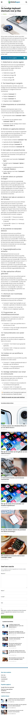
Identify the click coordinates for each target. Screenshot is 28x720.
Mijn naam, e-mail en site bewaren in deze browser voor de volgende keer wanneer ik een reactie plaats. (13, 612)
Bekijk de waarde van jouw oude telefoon (13, 397)
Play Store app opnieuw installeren (7, 690)
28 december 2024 (5, 559)
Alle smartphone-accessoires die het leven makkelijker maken (12, 557)
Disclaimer (3, 677)
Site (2, 602)
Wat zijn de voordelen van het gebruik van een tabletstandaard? (14, 453)
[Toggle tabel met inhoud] (25, 58)
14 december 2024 (12, 14)
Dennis (4, 14)
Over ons (3, 675)
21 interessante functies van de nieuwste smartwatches (12, 479)
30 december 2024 (5, 455)
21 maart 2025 (4, 429)
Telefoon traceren (5, 692)
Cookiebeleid (4, 679)
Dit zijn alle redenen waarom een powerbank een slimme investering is (13, 531)
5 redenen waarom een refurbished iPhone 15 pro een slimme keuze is (13, 427)
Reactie (3, 573)
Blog (5, 6)
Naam (3, 590)
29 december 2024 (5, 507)
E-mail (3, 596)
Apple (3, 423)
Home (2, 6)
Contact (3, 681)
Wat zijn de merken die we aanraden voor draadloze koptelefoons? (12, 505)
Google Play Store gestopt (7, 687)
